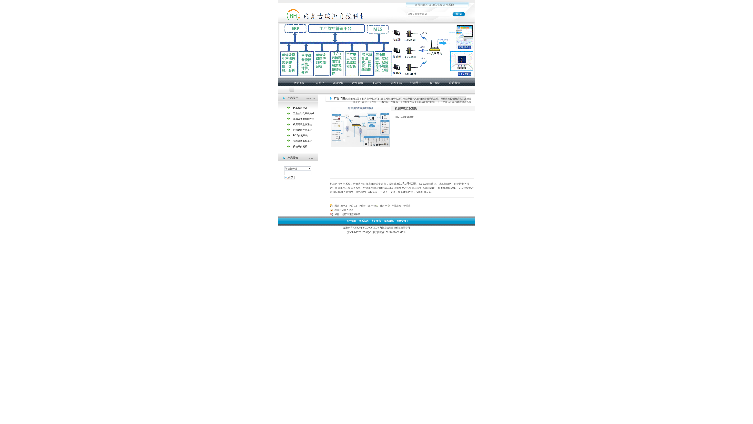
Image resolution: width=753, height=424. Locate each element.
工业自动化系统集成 (303, 113)
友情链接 (401, 220)
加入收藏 (437, 4)
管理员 (406, 205)
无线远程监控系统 (302, 141)
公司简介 (318, 82)
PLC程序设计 (300, 108)
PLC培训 (376, 82)
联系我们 (451, 4)
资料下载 (396, 82)
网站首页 (299, 82)
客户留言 (435, 82)
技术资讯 (389, 220)
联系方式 (363, 220)
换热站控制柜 (300, 146)
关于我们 (351, 220)
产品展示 (357, 82)
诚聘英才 (415, 82)
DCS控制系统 (300, 135)
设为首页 (423, 4)
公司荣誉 (338, 82)
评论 (351, 205)
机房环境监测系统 (302, 124)
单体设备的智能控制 (303, 119)
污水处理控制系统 (302, 130)
